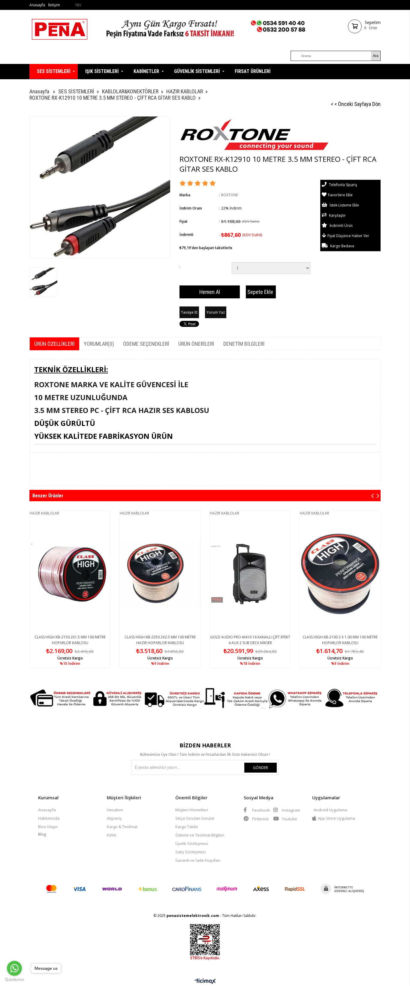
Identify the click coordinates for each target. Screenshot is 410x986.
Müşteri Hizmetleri (191, 810)
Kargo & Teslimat (122, 826)
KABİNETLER (146, 71)
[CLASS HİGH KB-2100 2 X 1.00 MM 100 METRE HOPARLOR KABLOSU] (340, 574)
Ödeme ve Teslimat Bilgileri (199, 835)
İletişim (54, 5)
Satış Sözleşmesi (190, 852)
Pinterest (260, 819)
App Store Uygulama (336, 818)
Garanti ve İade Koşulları (197, 860)
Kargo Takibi (186, 826)
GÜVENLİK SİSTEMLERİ (197, 71)
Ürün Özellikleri (54, 344)
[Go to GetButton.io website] (14, 980)
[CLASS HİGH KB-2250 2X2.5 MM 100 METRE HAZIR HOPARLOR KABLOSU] (160, 574)
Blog (42, 834)
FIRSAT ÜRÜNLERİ (252, 71)
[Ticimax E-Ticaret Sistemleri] (205, 981)
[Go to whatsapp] (14, 968)
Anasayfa (37, 5)
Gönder (260, 767)
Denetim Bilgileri (244, 344)
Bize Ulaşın (48, 826)
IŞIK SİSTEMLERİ (102, 71)
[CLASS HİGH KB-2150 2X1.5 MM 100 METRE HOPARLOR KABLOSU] (70, 574)
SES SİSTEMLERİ (53, 71)
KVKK (111, 835)
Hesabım (115, 810)
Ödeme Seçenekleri (146, 344)
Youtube (289, 819)
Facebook (260, 810)
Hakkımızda (48, 818)
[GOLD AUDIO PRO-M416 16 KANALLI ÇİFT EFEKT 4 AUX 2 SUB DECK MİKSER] (250, 574)
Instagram (290, 810)
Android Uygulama (330, 810)
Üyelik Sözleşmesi (191, 843)
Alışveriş (114, 818)
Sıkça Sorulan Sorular (195, 818)
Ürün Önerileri (196, 344)
